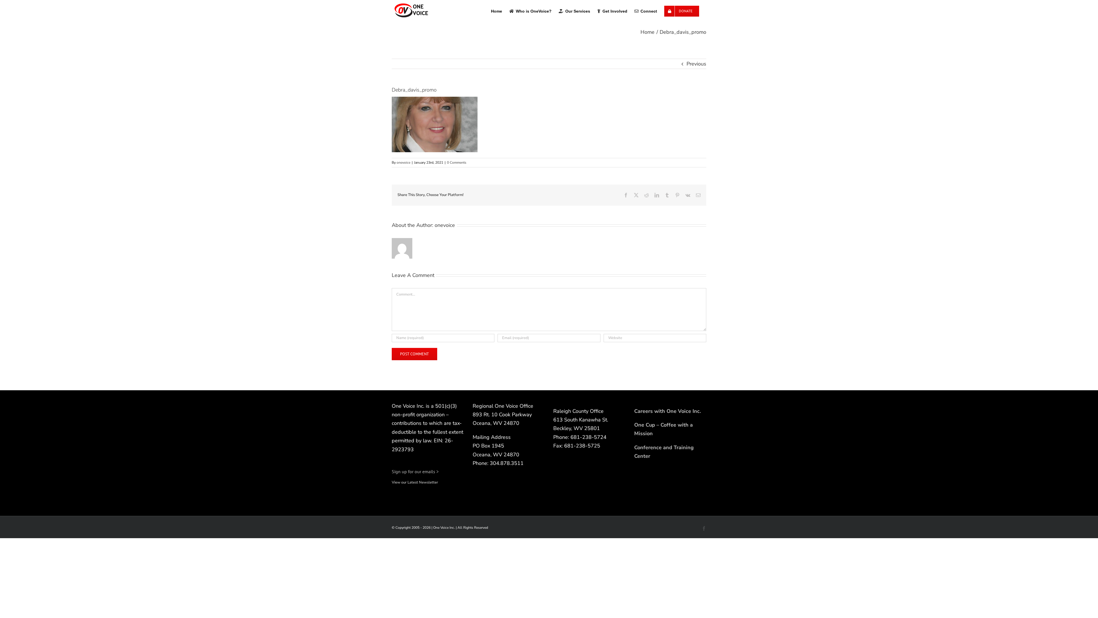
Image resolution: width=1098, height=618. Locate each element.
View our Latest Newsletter (415, 482)
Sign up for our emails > (415, 471)
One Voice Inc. (444, 527)
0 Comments (456, 162)
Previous (696, 63)
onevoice (403, 162)
